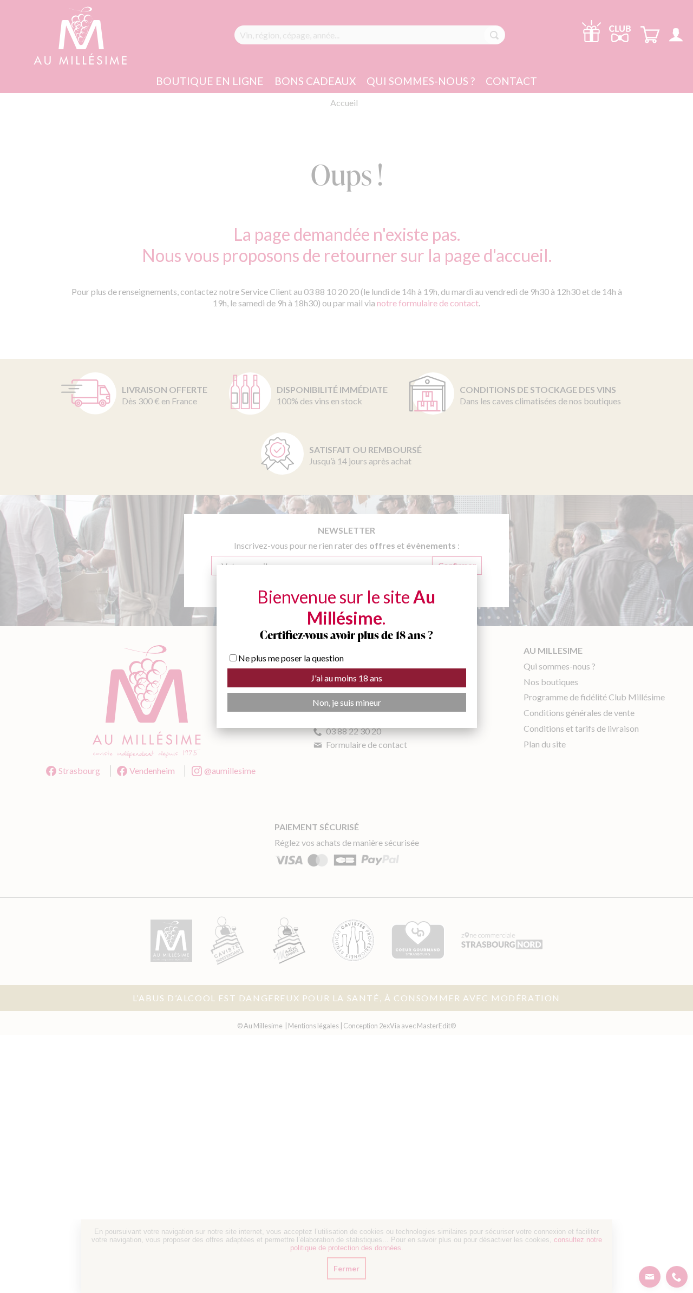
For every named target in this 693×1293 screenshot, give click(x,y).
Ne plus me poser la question (291, 658)
